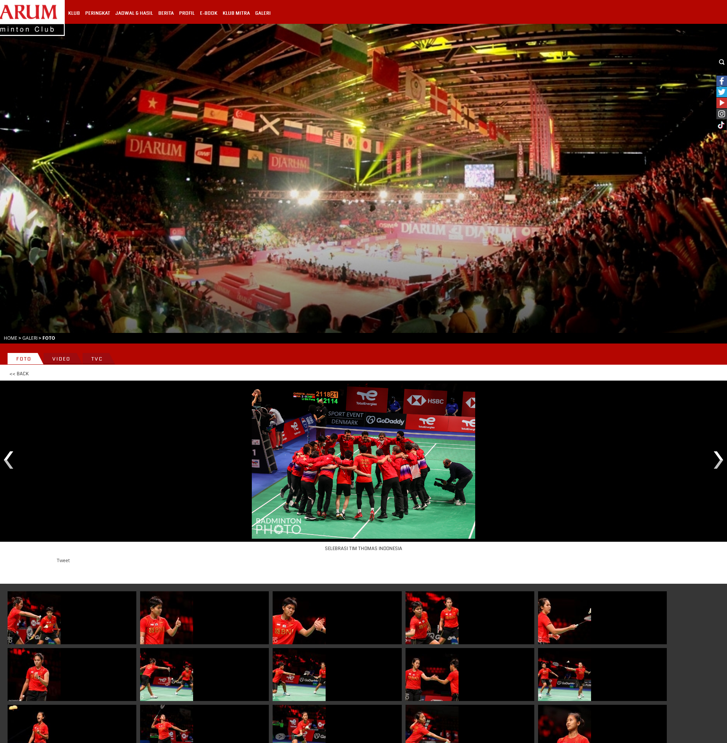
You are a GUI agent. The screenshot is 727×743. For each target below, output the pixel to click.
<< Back (19, 374)
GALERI (263, 13)
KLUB (74, 13)
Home (10, 338)
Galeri (29, 338)
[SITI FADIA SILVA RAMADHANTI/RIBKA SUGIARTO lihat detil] (34, 617)
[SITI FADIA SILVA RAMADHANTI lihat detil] (166, 617)
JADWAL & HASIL (134, 13)
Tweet (63, 560)
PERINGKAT (97, 13)
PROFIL (187, 13)
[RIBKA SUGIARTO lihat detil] (564, 617)
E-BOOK (208, 13)
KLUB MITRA (236, 13)
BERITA (166, 13)
